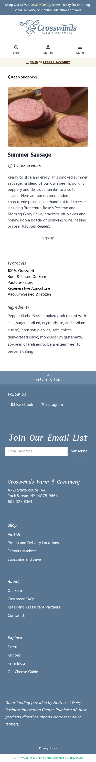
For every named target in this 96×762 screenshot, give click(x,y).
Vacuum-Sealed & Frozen (29, 294)
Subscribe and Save (24, 559)
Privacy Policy (48, 748)
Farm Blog (16, 663)
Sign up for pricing (27, 165)
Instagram (53, 405)
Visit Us (14, 534)
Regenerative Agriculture (29, 288)
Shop (16, 52)
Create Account (56, 62)
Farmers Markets (22, 551)
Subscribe (79, 451)
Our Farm (15, 591)
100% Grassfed (21, 271)
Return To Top (48, 379)
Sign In (48, 52)
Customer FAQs (21, 599)
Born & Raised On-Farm (27, 277)
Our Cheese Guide (23, 672)
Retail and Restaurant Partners (34, 607)
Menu (80, 52)
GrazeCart (76, 757)
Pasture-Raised (21, 282)
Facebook (24, 405)
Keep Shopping (23, 77)
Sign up (48, 238)
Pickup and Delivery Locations (33, 543)
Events (13, 647)
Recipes (14, 655)
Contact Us (17, 616)
